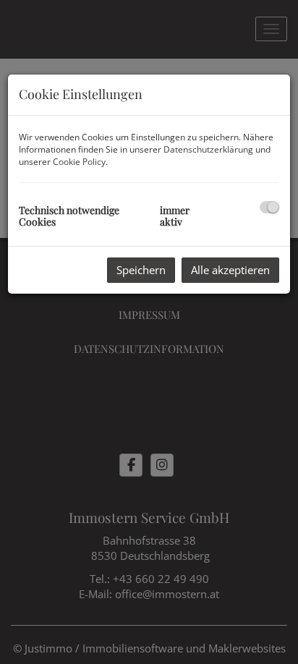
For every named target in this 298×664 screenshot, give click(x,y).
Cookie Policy (79, 162)
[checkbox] (269, 207)
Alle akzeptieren (230, 270)
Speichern (141, 270)
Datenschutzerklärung (208, 149)
